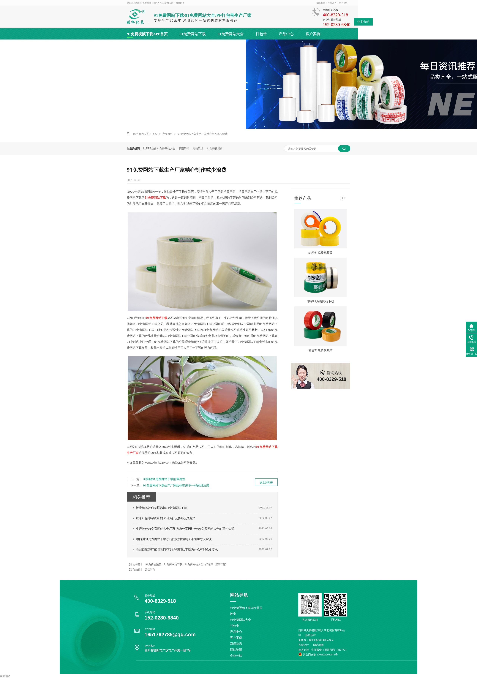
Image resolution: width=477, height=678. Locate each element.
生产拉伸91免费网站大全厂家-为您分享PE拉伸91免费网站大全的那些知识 (185, 528)
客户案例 (313, 34)
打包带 (261, 34)
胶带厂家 (220, 564)
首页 (155, 133)
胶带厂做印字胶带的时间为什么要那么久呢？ (166, 518)
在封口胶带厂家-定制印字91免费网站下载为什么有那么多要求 (177, 549)
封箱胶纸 (198, 148)
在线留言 (332, 3)
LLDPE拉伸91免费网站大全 (159, 148)
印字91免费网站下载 (320, 301)
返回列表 (266, 482)
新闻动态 (134, 45)
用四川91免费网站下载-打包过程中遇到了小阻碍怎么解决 (174, 539)
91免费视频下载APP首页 (147, 34)
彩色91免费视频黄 (320, 350)
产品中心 (286, 34)
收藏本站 (320, 3)
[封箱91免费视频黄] (320, 228)
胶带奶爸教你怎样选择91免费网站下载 (161, 507)
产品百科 (167, 133)
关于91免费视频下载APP (174, 45)
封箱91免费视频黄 (320, 252)
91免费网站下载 (193, 34)
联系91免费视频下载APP (226, 45)
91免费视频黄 (215, 148)
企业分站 (363, 21)
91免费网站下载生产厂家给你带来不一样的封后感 (176, 485)
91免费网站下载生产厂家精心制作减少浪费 (203, 133)
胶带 (233, 613)
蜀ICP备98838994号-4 (321, 640)
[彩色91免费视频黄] (320, 326)
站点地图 (343, 3)
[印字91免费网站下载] (320, 277)
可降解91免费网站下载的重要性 (164, 479)
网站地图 (236, 649)
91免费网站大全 (231, 34)
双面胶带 (184, 148)
